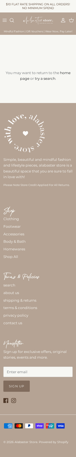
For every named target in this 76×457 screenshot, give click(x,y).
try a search (45, 78)
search (9, 285)
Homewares (14, 249)
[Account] (62, 20)
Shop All (10, 257)
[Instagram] (13, 400)
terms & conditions (20, 308)
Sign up (16, 386)
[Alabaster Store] (38, 20)
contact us (12, 323)
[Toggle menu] (4, 20)
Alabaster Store (26, 442)
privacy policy (15, 315)
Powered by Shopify (53, 442)
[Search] (14, 20)
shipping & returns (19, 300)
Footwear (12, 226)
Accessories (13, 234)
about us (11, 293)
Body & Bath (14, 241)
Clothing (11, 219)
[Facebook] (5, 400)
